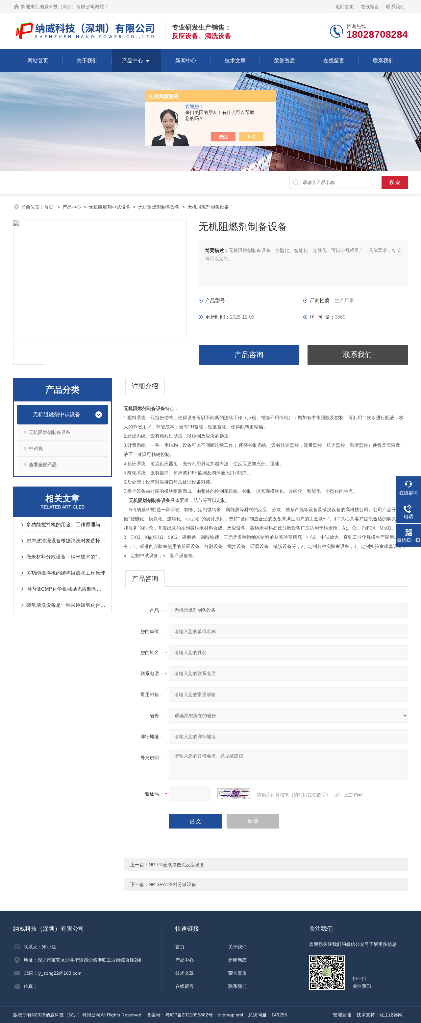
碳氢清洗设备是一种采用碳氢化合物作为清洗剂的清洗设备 (65, 605)
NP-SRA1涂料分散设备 (172, 884)
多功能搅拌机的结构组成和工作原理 (65, 573)
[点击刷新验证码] (233, 793)
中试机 (36, 448)
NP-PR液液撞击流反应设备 (176, 864)
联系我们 (395, 6)
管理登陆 (342, 1014)
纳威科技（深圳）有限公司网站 (71, 6)
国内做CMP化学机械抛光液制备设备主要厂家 (65, 589)
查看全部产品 (43, 464)
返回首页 (344, 6)
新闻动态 (237, 960)
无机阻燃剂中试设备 (109, 207)
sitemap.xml (230, 1014)
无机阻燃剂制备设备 (159, 207)
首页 (49, 207)
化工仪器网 (391, 1014)
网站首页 (37, 60)
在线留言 (370, 6)
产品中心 (132, 60)
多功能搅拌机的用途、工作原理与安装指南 (65, 524)
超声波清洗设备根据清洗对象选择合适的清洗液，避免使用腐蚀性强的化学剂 (65, 540)
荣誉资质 (284, 60)
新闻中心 (185, 60)
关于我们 (87, 60)
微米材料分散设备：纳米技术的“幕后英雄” (65, 556)
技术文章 (235, 60)
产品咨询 (249, 355)
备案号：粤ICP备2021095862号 (180, 1014)
